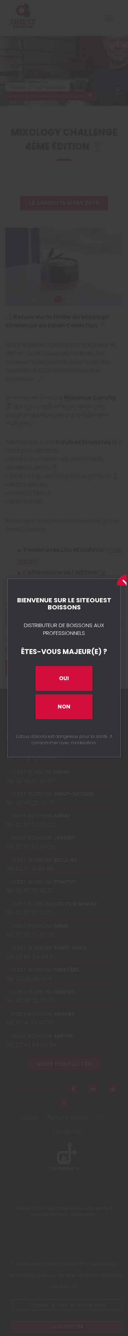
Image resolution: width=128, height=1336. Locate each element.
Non (64, 706)
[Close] (120, 579)
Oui (64, 678)
